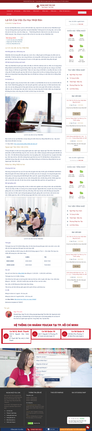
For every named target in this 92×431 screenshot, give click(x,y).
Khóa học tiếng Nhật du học (13, 43)
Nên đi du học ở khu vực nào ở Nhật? (25, 299)
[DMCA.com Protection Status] (34, 423)
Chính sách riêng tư (11, 422)
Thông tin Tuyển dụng (11, 413)
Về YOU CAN (9, 410)
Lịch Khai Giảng (74, 89)
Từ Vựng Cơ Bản (74, 78)
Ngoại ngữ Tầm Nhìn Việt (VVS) (14, 41)
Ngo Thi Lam (74, 105)
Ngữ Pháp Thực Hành (76, 74)
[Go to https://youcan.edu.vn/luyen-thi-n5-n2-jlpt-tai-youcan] (81, 48)
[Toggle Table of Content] (21, 38)
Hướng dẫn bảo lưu (11, 417)
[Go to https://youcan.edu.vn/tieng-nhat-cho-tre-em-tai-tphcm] (81, 37)
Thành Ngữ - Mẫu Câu (76, 82)
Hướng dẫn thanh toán (12, 415)
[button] (20, 11)
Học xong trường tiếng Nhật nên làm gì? (25, 144)
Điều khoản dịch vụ (11, 420)
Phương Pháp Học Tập (76, 85)
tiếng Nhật (21, 273)
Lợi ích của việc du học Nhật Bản (15, 40)
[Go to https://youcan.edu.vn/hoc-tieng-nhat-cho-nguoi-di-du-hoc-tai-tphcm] (81, 59)
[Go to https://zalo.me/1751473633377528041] (52, 429)
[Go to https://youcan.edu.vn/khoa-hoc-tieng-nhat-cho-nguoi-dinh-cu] (71, 59)
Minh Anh (73, 141)
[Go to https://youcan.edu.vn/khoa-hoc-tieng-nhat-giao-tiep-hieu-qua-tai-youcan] (71, 37)
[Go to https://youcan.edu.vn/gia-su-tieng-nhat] (71, 48)
